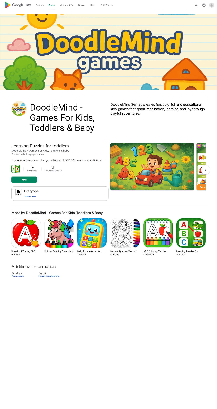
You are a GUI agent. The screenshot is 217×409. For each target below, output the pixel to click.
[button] (152, 166)
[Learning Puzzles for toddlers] (108, 174)
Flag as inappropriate (48, 275)
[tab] (39, 5)
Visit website (17, 275)
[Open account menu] (211, 5)
